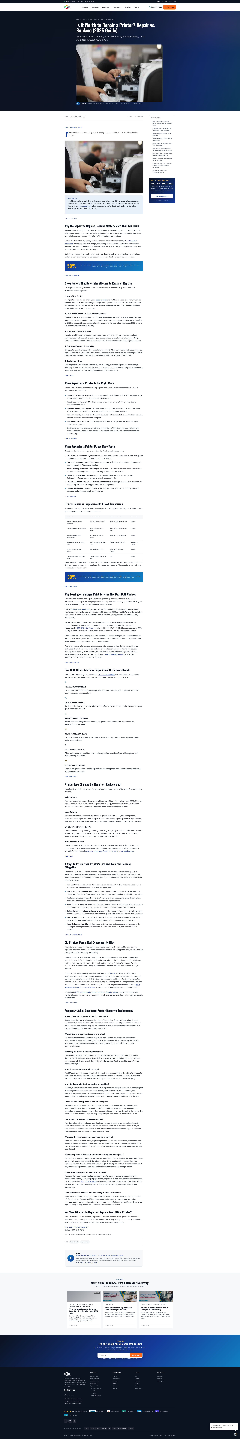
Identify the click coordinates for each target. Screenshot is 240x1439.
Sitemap (173, 1435)
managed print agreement (80, 609)
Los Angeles (116, 1378)
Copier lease (94, 1376)
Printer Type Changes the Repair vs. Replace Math (162, 159)
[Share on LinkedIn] (76, 116)
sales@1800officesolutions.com (73, 1401)
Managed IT (93, 1383)
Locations (105, 7)
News (136, 1386)
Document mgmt (95, 1381)
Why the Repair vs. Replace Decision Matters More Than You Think (162, 123)
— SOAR (93, 1393)
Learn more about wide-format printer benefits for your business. (109, 851)
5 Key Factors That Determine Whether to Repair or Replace (162, 129)
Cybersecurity (94, 1386)
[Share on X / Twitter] (72, 116)
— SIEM (92, 1391)
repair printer (85, 1242)
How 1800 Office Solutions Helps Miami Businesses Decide (162, 154)
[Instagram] (74, 1421)
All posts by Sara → (91, 1263)
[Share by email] (80, 116)
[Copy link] (84, 116)
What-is (137, 1383)
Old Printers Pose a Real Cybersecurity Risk (160, 171)
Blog (136, 1376)
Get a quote (172, 1)
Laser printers (101, 300)
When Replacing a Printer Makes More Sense (162, 139)
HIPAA (112, 973)
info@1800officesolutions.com (73, 1398)
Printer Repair (74, 1242)
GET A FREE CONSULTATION (76, 1227)
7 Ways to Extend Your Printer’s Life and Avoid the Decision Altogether (162, 165)
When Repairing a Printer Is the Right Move (162, 134)
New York (115, 1376)
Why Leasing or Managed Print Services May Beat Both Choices (162, 149)
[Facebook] (66, 1421)
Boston (115, 1388)
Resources (116, 7)
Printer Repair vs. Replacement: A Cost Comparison (162, 144)
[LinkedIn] (70, 1421)
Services (85, 7)
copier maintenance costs (114, 654)
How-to (137, 1381)
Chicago (115, 1381)
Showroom (95, 7)
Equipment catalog (95, 1395)
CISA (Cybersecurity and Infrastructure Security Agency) (97, 992)
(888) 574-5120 (69, 1390)
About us (127, 7)
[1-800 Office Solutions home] (67, 7)
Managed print (94, 1378)
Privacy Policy (154, 1435)
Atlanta (115, 1386)
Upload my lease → (162, 196)
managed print (85, 206)
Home (78, 19)
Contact (136, 7)
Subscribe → (136, 1355)
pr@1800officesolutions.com (72, 1403)
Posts (84, 19)
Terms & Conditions (164, 1435)
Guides (137, 1378)
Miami (114, 1383)
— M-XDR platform (96, 1388)
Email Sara (79, 1263)
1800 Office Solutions (84, 628)
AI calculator (138, 1388)
